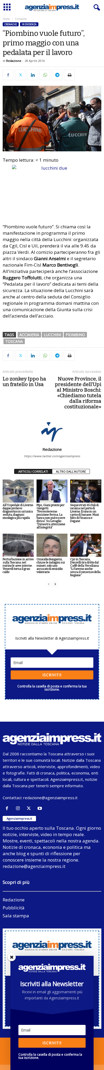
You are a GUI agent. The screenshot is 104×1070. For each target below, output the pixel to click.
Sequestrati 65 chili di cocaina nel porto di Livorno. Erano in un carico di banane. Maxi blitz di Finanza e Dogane (84, 513)
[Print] (69, 75)
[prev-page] (48, 584)
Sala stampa (16, 916)
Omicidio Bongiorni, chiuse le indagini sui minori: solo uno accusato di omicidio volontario (51, 566)
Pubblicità (14, 908)
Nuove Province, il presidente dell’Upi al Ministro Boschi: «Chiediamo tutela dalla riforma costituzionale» (78, 392)
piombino (75, 334)
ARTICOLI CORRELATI (33, 471)
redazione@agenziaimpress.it (50, 797)
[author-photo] (52, 431)
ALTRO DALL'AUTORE (71, 471)
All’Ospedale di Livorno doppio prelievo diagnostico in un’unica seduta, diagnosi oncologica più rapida (18, 511)
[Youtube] (40, 808)
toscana (14, 341)
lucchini (52, 334)
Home (6, 19)
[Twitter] (20, 75)
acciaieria (29, 334)
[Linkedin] (32, 75)
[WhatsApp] (44, 75)
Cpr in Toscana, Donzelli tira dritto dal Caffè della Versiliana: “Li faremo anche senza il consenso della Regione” (85, 567)
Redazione (13, 61)
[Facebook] (8, 75)
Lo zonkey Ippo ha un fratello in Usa (24, 381)
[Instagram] (19, 808)
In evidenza (29, 24)
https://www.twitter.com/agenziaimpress (52, 456)
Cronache (11, 24)
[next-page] (55, 584)
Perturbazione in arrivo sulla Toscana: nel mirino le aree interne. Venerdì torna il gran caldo (18, 566)
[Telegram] (57, 75)
